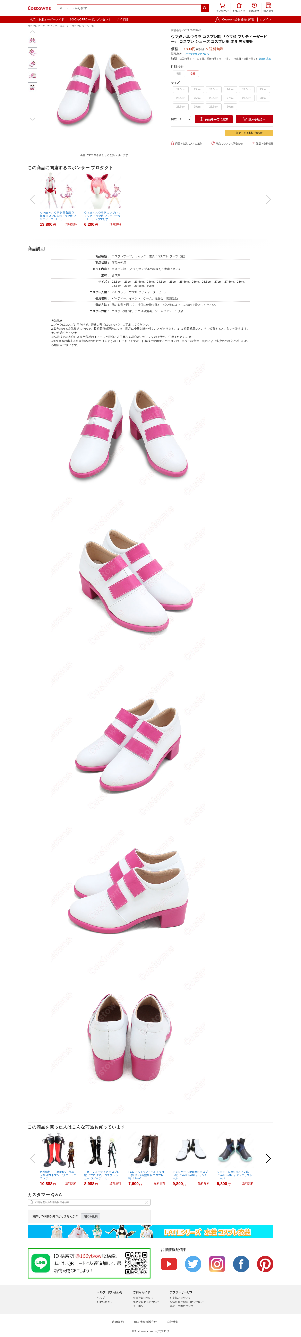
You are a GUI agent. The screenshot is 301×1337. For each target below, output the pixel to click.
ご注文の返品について (197, 54)
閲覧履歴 (254, 7)
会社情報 (173, 1322)
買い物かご (222, 7)
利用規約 (118, 1322)
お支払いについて (180, 1297)
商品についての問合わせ (227, 143)
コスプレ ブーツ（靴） (84, 26)
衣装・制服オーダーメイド (47, 19)
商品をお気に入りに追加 (186, 143)
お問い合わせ (105, 1301)
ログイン (265, 19)
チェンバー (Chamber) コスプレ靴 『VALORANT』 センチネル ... (190, 1175)
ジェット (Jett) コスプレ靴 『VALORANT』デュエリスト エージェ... (234, 1175)
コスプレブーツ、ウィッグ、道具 (46, 26)
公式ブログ (162, 1331)
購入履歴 (268, 7)
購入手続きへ (254, 119)
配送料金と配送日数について (187, 1301)
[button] (32, 32)
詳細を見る (265, 58)
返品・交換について (182, 1306)
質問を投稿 (90, 1216)
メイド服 (122, 19)
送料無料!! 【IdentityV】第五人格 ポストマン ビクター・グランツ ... (58, 1175)
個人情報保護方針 (145, 1322)
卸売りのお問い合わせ (249, 132)
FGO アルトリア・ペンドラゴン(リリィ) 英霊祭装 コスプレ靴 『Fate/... (146, 1175)
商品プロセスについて (146, 1301)
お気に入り (239, 7)
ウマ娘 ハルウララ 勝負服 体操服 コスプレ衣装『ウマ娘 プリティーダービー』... (58, 216)
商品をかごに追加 (214, 119)
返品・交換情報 (262, 143)
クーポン (138, 1306)
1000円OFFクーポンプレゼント (90, 19)
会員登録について (143, 1297)
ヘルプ (101, 1297)
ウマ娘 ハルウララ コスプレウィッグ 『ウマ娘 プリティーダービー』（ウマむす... (102, 216)
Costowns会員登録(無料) (238, 19)
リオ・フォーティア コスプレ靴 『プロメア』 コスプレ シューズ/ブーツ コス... (102, 1175)
